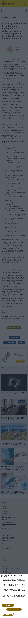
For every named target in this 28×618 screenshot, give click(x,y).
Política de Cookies (9, 597)
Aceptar (7, 605)
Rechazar (14, 609)
